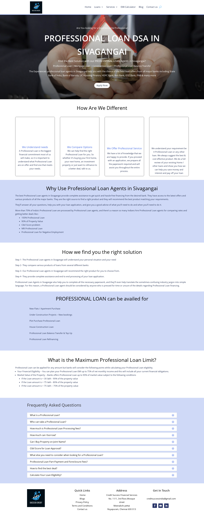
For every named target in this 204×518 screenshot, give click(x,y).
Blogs (82, 498)
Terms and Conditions (82, 505)
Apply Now (102, 85)
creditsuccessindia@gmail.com (161, 498)
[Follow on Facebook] (155, 505)
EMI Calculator (128, 7)
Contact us (152, 7)
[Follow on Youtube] (160, 505)
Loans (97, 7)
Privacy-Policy (82, 502)
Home (88, 7)
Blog (141, 7)
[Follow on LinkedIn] (166, 505)
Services (110, 7)
